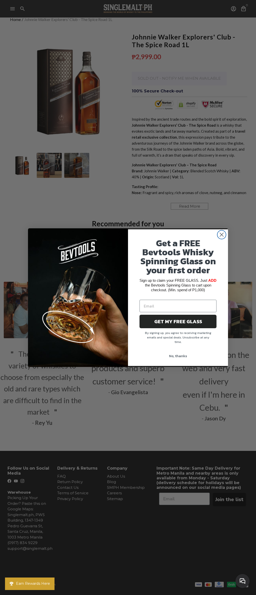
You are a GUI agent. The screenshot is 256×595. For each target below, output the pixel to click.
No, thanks (178, 356)
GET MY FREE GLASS (178, 321)
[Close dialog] (221, 234)
